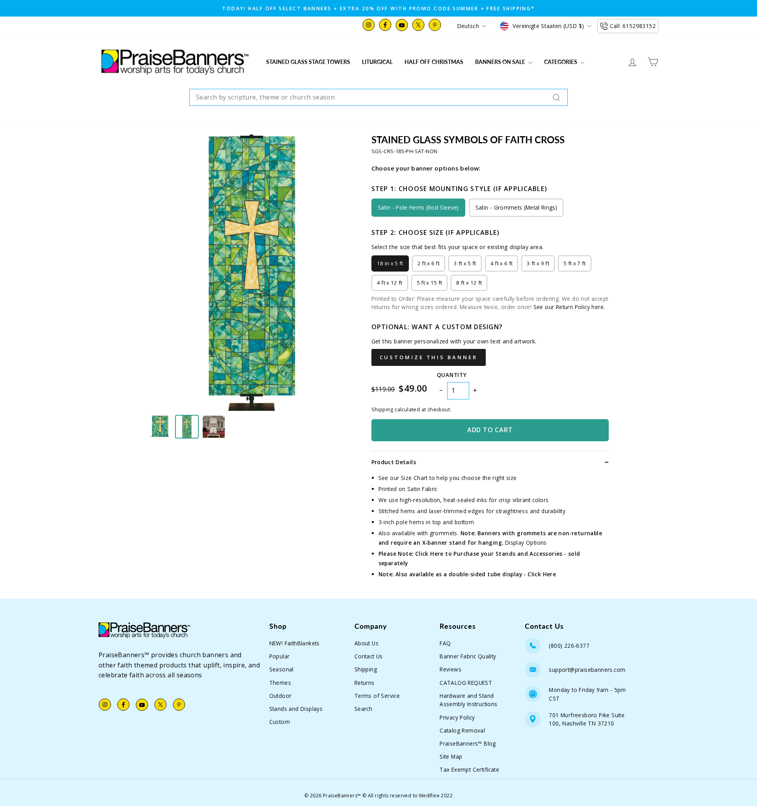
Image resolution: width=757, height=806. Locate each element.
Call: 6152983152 (633, 26)
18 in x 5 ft (390, 263)
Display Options (526, 542)
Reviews (450, 669)
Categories (561, 61)
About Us (366, 643)
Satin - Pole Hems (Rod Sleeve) (418, 207)
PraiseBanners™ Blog (468, 743)
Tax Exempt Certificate (469, 769)
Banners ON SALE (500, 61)
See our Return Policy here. (569, 307)
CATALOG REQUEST (466, 682)
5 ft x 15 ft (429, 282)
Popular (279, 656)
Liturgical (377, 61)
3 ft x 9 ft (538, 263)
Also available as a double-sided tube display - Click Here (475, 574)
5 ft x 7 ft (574, 263)
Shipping (365, 669)
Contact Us (368, 656)
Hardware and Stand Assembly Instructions (468, 700)
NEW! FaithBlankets (294, 643)
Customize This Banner (428, 357)
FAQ (445, 643)
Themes (280, 682)
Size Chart (414, 478)
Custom (279, 721)
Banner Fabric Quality (468, 656)
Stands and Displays (296, 708)
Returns (364, 682)
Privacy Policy (457, 717)
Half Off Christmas (434, 61)
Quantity (451, 375)
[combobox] (378, 97)
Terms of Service (377, 695)
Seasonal (281, 669)
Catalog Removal (462, 730)
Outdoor (280, 695)
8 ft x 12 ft (469, 282)
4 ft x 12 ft (390, 282)
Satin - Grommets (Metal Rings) (516, 207)
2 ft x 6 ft (429, 263)
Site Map (451, 756)
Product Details (393, 462)
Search (363, 708)
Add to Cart (490, 429)
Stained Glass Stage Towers (308, 61)
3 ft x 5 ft (465, 263)
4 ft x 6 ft (501, 263)
